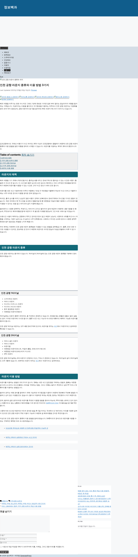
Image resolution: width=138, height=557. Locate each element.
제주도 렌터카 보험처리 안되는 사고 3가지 (21, 437)
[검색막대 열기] (1, 77)
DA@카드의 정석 (52, 403)
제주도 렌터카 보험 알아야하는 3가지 (19, 447)
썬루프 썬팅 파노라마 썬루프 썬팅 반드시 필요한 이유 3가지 (23, 504)
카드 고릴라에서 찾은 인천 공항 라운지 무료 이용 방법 (21, 506)
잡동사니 (7, 63)
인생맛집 (7, 68)
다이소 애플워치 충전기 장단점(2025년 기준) (94, 499)
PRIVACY (7, 73)
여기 (55, 326)
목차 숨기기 (27, 154)
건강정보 (7, 60)
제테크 (6, 52)
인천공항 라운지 (16, 501)
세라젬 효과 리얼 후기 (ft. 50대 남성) (91, 496)
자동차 (6, 65)
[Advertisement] (69, 31)
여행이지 (7, 70)
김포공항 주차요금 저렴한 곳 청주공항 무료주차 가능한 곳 (27, 428)
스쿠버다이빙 (9, 57)
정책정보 (7, 55)
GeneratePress (25, 556)
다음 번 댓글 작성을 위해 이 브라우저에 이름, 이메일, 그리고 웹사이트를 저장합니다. (33, 547)
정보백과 (10, 7)
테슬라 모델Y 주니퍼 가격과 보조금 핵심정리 (94, 511)
